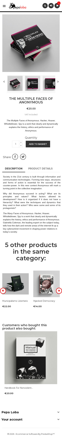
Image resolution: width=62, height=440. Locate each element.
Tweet (23, 157)
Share (15, 157)
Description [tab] (13, 168)
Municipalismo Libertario (15, 301)
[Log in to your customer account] (51, 5)
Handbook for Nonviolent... (19, 388)
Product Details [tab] (40, 168)
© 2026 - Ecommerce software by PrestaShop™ (31, 434)
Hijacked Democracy (44, 301)
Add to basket (38, 144)
